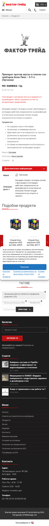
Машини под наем (9, 436)
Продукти (6, 420)
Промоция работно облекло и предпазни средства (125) (21, 295)
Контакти (6, 432)
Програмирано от (23, 523)
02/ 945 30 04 (8, 499)
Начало (5, 412)
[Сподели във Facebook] (13, 160)
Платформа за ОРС (10, 453)
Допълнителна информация (18, 168)
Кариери (5, 428)
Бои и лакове (17, 156)
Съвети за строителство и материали (18, 416)
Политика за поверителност (14, 444)
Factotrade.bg (34, 512)
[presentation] (1, 242)
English (42, 10)
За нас (4, 424)
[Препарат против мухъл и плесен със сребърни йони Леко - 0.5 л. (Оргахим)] (24, 46)
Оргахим (12, 152)
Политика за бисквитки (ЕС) (14, 448)
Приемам (24, 267)
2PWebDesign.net (29, 515)
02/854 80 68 (20, 499)
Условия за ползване (11, 440)
